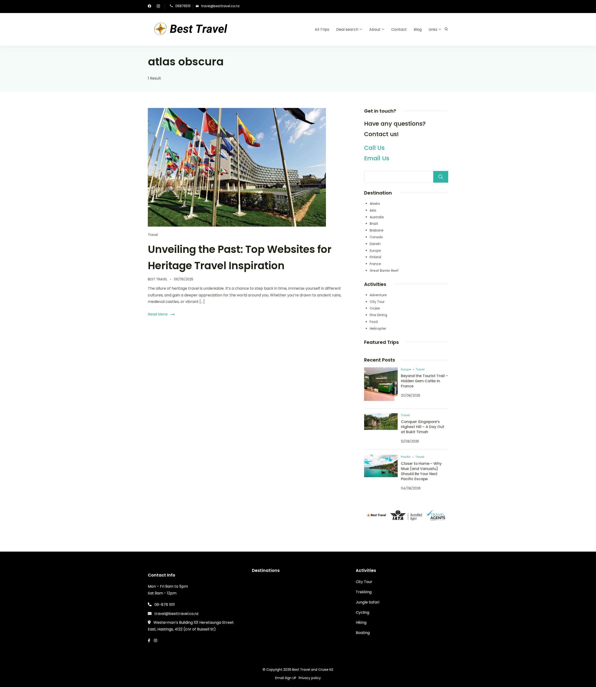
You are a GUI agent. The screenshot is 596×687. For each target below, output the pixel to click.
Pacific (406, 457)
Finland (375, 257)
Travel (153, 234)
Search (440, 177)
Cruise (375, 308)
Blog (418, 29)
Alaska (375, 203)
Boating (363, 632)
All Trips (322, 29)
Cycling (362, 612)
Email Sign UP (285, 678)
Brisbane (376, 230)
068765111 (182, 6)
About (374, 29)
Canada (376, 237)
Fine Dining (378, 315)
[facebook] (149, 6)
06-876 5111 (164, 604)
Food (374, 321)
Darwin (375, 243)
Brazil (374, 223)
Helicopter (378, 328)
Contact (399, 29)
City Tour (377, 301)
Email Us (376, 158)
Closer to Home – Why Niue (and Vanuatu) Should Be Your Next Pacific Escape (421, 471)
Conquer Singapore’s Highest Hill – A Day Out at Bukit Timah (422, 427)
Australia (377, 217)
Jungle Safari (367, 602)
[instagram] (158, 6)
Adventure (378, 295)
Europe (375, 250)
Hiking (361, 622)
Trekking (364, 592)
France (375, 263)
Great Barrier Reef (384, 270)
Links (433, 29)
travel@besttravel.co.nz (220, 6)
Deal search (347, 29)
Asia (373, 210)
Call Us (374, 148)
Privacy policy (310, 678)
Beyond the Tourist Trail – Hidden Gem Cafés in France (424, 381)
